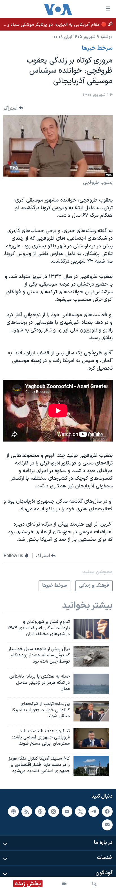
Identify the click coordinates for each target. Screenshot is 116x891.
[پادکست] (13, 811)
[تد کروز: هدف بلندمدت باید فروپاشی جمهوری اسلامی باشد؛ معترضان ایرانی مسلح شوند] (91, 738)
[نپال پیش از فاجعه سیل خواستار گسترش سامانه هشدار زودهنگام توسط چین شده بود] (91, 656)
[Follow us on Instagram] (53, 811)
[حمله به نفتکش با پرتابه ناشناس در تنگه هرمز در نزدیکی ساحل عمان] (91, 684)
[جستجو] (94, 884)
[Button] (13, 108)
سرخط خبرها (97, 48)
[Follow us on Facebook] (107, 811)
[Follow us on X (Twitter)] (80, 811)
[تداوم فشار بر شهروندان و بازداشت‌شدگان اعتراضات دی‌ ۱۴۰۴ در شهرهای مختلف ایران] (91, 629)
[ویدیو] (64, 884)
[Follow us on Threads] (40, 811)
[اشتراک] (107, 824)
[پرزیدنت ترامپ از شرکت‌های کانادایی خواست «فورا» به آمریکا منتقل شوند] (91, 711)
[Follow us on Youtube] (67, 811)
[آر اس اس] (26, 811)
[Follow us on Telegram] (93, 811)
